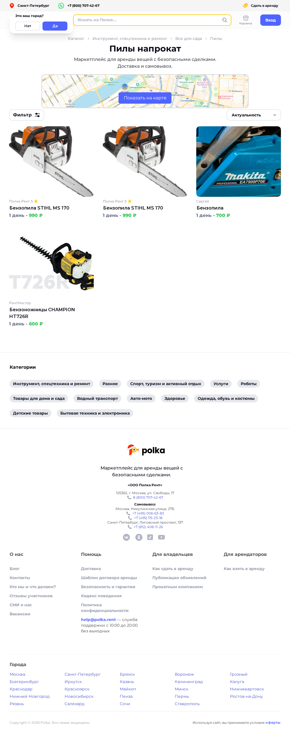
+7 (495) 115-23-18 (148, 518)
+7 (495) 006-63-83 (148, 513)
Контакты (20, 577)
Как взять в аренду (244, 568)
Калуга (237, 681)
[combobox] (254, 115)
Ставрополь (187, 703)
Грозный (239, 674)
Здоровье (175, 398)
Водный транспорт (97, 398)
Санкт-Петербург (83, 674)
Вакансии (20, 613)
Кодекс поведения (101, 595)
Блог (15, 568)
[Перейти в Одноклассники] (138, 537)
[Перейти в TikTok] (150, 537)
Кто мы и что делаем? (33, 586)
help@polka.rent (99, 619)
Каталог (76, 38)
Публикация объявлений (179, 577)
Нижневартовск (247, 689)
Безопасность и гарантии (108, 586)
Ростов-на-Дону (246, 696)
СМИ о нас (21, 604)
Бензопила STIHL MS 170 (39, 208)
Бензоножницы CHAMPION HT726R (42, 313)
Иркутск (73, 681)
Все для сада (188, 38)
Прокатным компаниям (177, 586)
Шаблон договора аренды (109, 577)
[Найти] (225, 20)
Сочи (125, 703)
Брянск (127, 674)
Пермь (182, 696)
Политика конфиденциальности (105, 607)
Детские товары (30, 413)
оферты (272, 722)
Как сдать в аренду (172, 568)
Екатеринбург (24, 681)
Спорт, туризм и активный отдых (165, 383)
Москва (17, 674)
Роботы (249, 383)
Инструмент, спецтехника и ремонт (130, 38)
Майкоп (128, 689)
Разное (110, 383)
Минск (181, 689)
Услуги (221, 383)
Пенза (126, 696)
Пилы (216, 38)
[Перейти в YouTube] (161, 537)
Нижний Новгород (30, 696)
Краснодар (21, 689)
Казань (127, 681)
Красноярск (77, 689)
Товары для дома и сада (39, 398)
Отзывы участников (31, 595)
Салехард (74, 703)
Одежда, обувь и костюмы (226, 398)
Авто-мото (141, 398)
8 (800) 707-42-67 (148, 497)
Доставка (91, 568)
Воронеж (184, 674)
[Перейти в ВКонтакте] (126, 537)
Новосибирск (79, 696)
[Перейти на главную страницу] (146, 451)
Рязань (17, 703)
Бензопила (210, 208)
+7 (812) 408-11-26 (148, 527)
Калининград (189, 681)
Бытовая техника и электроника (95, 413)
